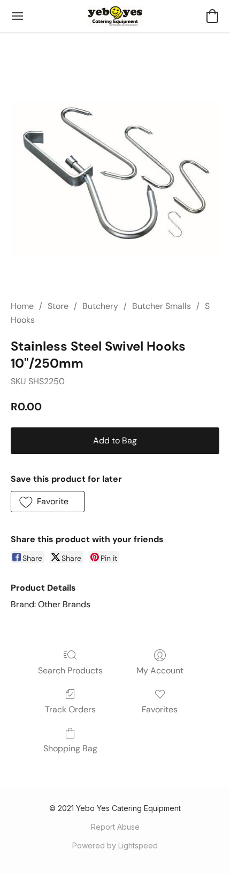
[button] (115, 16)
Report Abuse (115, 826)
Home (22, 306)
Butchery (100, 306)
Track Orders (70, 709)
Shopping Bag (70, 748)
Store (58, 306)
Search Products (70, 670)
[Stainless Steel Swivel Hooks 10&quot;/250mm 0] (115, 179)
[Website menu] (18, 16)
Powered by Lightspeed (115, 845)
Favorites (160, 709)
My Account (159, 670)
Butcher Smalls (161, 306)
